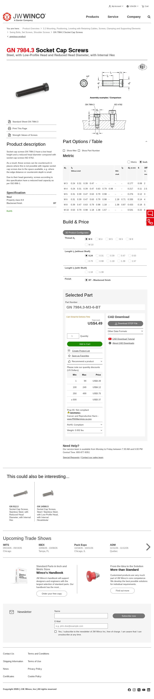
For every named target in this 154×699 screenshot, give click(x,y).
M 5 (111, 239)
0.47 (123, 255)
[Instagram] (134, 689)
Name (57, 611)
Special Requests (71, 457)
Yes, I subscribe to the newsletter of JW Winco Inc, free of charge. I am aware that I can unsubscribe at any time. (100, 633)
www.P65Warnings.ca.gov (79, 419)
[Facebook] (129, 689)
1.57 (134, 261)
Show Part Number (91, 150)
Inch (145, 162)
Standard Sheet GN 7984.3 (25, 121)
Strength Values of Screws (24, 135)
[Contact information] (150, 222)
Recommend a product (83, 361)
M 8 (131, 239)
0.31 (101, 255)
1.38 (123, 261)
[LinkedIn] (149, 689)
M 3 (90, 239)
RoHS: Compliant (75, 424)
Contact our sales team (92, 457)
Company (134, 16)
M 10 (91, 244)
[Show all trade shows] (148, 546)
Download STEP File (127, 323)
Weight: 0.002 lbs (75, 430)
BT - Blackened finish (100, 280)
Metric (134, 162)
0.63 (134, 255)
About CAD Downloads (123, 343)
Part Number (71, 302)
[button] (116, 6)
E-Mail (57, 621)
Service (113, 16)
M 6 (121, 239)
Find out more (122, 590)
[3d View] (142, 67)
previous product (17, 36)
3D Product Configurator (77, 232)
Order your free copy (52, 593)
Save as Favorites (80, 356)
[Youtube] (144, 689)
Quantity (84, 336)
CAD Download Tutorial (123, 339)
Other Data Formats (117, 331)
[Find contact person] (150, 213)
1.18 (112, 261)
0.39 (112, 255)
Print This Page (19, 128)
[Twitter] (139, 689)
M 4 (100, 239)
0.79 (91, 261)
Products (92, 16)
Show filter (72, 150)
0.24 (91, 255)
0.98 (101, 261)
